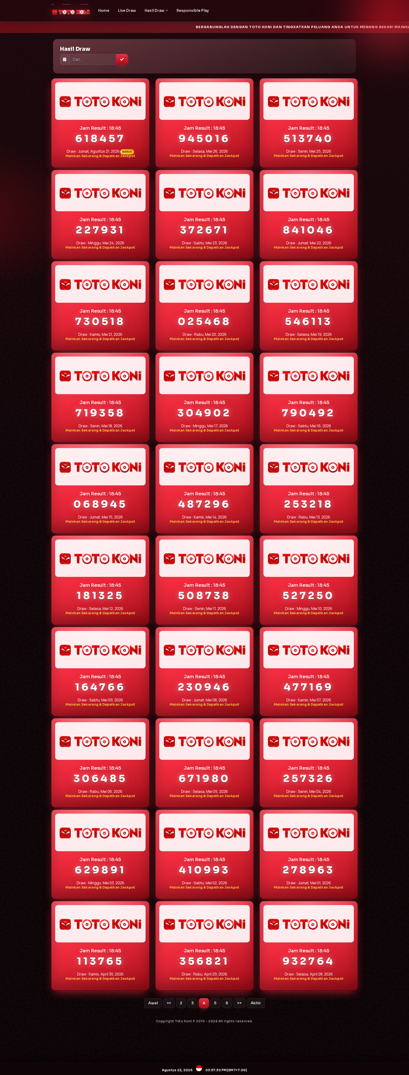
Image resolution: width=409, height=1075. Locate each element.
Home (103, 10)
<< (169, 1003)
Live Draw (127, 10)
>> (239, 1003)
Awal (153, 1003)
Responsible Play (193, 10)
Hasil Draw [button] (155, 10)
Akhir (256, 1003)
